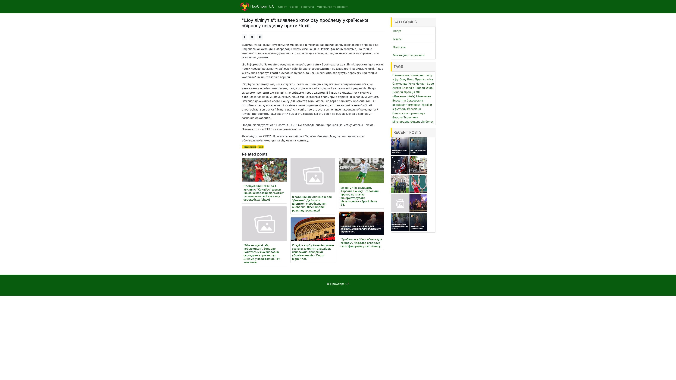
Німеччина (423, 96)
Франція (409, 92)
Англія (396, 88)
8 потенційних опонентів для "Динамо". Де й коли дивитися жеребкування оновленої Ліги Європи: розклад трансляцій (312, 203)
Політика (399, 47)
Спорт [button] (282, 6)
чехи (260, 146)
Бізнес (397, 39)
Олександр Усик (403, 83)
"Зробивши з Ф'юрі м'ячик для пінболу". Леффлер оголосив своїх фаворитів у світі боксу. (361, 243)
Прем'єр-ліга (424, 79)
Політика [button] (307, 6)
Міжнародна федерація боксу (413, 121)
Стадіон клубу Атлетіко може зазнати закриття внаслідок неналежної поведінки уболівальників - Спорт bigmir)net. (313, 252)
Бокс (410, 79)
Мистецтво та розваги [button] (332, 6)
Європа (397, 117)
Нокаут (421, 83)
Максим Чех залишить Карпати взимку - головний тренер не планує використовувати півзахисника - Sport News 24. (359, 196)
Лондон (397, 92)
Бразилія (408, 88)
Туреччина (410, 117)
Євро (430, 83)
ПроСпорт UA (261, 6)
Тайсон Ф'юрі (424, 88)
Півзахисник (249, 146)
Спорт (397, 31)
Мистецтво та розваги (409, 55)
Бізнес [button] (294, 6)
